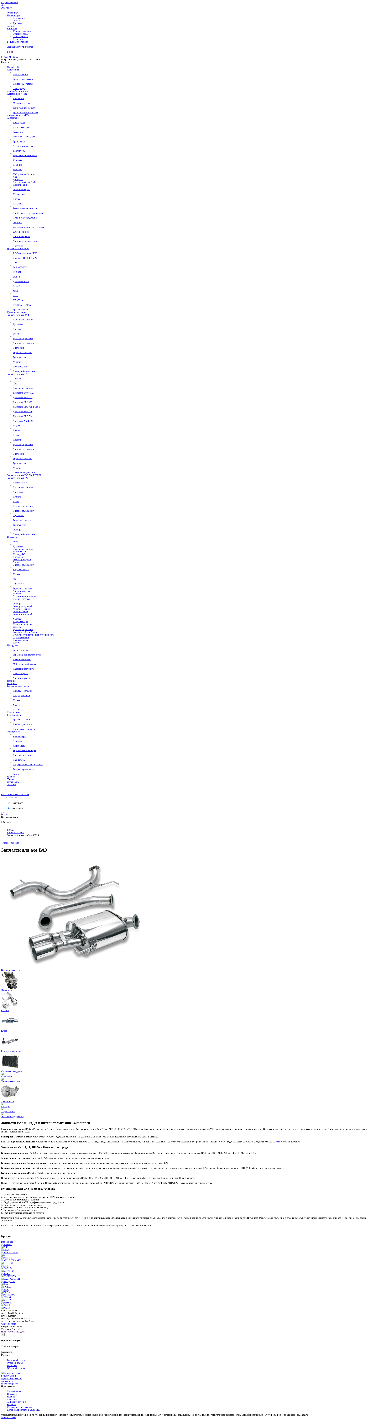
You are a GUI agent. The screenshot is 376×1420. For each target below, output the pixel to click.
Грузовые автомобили (18, 248)
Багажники (18, 132)
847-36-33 (9, 57)
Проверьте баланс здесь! (13, 1331)
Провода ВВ (19, 554)
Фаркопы (17, 222)
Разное (16, 774)
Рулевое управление (23, 338)
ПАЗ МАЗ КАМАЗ (22, 305)
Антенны (17, 741)
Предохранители (21, 695)
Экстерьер (18, 246)
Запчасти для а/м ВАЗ (18, 315)
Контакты (12, 28)
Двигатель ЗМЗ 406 (22, 411)
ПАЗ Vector (18, 300)
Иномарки (12, 537)
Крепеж (17, 329)
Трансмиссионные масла (25, 112)
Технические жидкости (24, 108)
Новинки (11, 681)
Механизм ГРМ (20, 551)
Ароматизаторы (21, 127)
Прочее (16, 199)
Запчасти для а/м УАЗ (17, 478)
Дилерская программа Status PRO (24, 1410)
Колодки (17, 593)
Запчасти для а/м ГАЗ (17, 374)
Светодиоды (19, 88)
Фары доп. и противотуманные (28, 227)
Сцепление (18, 348)
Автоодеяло (19, 122)
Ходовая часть (20, 366)
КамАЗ (16, 286)
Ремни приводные (22, 559)
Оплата (16, 20)
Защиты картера (21, 569)
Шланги (17, 709)
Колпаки (17, 169)
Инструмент (13, 645)
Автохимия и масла (17, 94)
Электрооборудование (24, 371)
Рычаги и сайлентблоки (25, 632)
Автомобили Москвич (18, 91)
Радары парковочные (23, 769)
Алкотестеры (19, 736)
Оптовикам (13, 12)
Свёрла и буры (20, 673)
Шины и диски (14, 715)
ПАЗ (15, 295)
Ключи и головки (22, 659)
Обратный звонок (16, 1368)
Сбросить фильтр (9, 2)
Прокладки (18, 557)
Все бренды (7, 1242)
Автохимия (18, 98)
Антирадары (19, 746)
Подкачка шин (20, 185)
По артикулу (17, 803)
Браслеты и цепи (21, 719)
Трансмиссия (19, 357)
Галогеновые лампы (23, 79)
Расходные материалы (18, 686)
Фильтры (17, 362)
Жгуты (16, 425)
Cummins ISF (13, 67)
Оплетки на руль (21, 189)
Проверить (7, 1352)
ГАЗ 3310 (17, 272)
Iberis (15, 541)
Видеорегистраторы (23, 755)
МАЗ (15, 291)
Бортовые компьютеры (24, 750)
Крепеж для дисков (22, 724)
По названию (17, 808)
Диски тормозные (22, 591)
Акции (10, 26)
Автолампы (13, 69)
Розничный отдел (16, 1360)
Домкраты (18, 179)
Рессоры (17, 627)
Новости (11, 1404)
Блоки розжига (20, 74)
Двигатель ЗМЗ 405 (22, 402)
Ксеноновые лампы (23, 84)
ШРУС (16, 642)
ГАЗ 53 (16, 276)
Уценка (10, 779)
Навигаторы (19, 760)
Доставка (17, 23)
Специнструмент (21, 678)
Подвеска (17, 439)
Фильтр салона (20, 611)
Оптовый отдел (20, 34)
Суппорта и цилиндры (24, 596)
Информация (13, 15)
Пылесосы (18, 203)
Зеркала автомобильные (25, 155)
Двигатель (18, 324)
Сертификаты (14, 1391)
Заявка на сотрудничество (20, 47)
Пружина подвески (22, 624)
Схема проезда (20, 36)
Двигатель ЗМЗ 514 (22, 416)
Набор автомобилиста (24, 174)
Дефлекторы (19, 150)
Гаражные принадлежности (27, 654)
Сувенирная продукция (25, 217)
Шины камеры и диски (24, 729)
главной (280, 1141)
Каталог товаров (10, 843)
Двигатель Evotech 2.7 (24, 392)
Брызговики (19, 141)
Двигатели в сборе (16, 312)
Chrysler (17, 378)
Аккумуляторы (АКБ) (18, 115)
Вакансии (18, 39)
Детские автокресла (23, 146)
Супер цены (13, 782)
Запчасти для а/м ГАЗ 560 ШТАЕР (24, 475)
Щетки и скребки (21, 236)
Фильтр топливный (22, 614)
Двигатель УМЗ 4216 (23, 421)
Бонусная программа (17, 42)
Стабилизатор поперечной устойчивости (33, 634)
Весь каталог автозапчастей (15, 794)
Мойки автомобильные (24, 664)
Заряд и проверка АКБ (24, 182)
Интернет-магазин (22, 31)
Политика (12, 1365)
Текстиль (11, 784)
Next (15, 262)
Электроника (13, 731)
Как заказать (19, 18)
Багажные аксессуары (24, 136)
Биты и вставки (21, 650)
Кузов (16, 333)
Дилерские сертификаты (19, 1407)
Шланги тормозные (23, 599)
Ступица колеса (21, 637)
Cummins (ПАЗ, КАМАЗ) (25, 258)
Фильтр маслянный (22, 609)
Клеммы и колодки (22, 691)
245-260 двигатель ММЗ (25, 253)
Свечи (16, 562)
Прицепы (12, 683)
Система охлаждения (23, 343)
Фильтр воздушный (23, 606)
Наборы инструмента (23, 669)
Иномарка (12, 1394)
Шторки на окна (21, 232)
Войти (10, 52)
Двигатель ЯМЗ (21, 281)
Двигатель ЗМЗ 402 (22, 397)
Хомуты (17, 705)
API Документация (16, 1402)
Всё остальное (20, 482)
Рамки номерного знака (25, 208)
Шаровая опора (20, 640)
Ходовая (17, 619)
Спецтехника (13, 712)
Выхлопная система (23, 319)
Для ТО (17, 177)
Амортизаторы (20, 621)
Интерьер (17, 160)
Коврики (17, 165)
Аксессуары (13, 118)
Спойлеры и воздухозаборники (28, 213)
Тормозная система (22, 352)
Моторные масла (21, 103)
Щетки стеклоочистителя (25, 241)
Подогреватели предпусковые (28, 764)
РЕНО (16, 579)
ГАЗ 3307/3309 (20, 267)
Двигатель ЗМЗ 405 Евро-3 (26, 407)
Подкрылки (19, 194)
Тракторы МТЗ (20, 309)
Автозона (12, 1399)
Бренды (11, 776)
